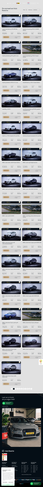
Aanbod (10, 3)
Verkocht (14, 3)
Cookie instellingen (5, 482)
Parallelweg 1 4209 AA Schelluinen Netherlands (5, 466)
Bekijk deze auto (6, 63)
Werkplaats (24, 3)
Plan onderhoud (33, 3)
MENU (38, 3)
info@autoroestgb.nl (15, 470)
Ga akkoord (7, 484)
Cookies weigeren (10, 482)
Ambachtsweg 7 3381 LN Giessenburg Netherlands (14, 466)
